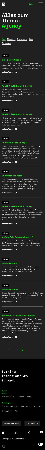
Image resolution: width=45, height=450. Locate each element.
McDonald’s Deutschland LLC (17, 237)
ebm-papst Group (11, 60)
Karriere (21, 397)
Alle (4, 39)
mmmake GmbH (10, 263)
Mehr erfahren (8, 72)
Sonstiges (6, 43)
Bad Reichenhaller (12, 175)
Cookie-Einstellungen (10, 406)
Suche (31, 4)
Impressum (38, 406)
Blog (31, 39)
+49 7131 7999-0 (32, 423)
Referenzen (22, 39)
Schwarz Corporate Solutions (18, 315)
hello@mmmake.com (11, 423)
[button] (4, 446)
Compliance (26, 406)
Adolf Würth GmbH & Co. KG (17, 86)
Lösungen (11, 39)
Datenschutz (7, 411)
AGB (17, 411)
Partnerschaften (8, 397)
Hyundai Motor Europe (14, 142)
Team (29, 397)
